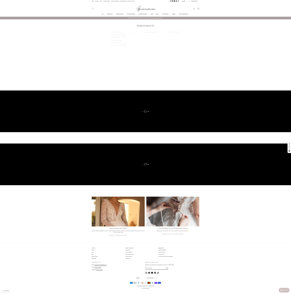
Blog (92, 254)
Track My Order (106, 1)
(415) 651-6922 (99, 270)
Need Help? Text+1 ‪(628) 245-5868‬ (127, 1)
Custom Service (183, 14)
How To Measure (129, 252)
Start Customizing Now (118, 235)
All (103, 14)
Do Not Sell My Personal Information (165, 256)
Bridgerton (119, 14)
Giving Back (94, 258)
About (93, 1)
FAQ (101, 1)
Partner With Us (95, 256)
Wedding (110, 14)
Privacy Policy (161, 254)
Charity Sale (128, 258)
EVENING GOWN (143, 14)
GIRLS (152, 14)
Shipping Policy (161, 248)
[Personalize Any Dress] (118, 211)
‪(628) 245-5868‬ (98, 267)
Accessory (165, 14)
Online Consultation (115, 1)
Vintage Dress (131, 14)
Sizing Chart (128, 250)
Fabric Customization (130, 254)
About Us (93, 248)
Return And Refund (162, 250)
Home (173, 14)
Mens (157, 14)
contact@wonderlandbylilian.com (100, 265)
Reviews (97, 1)
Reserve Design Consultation (172, 234)
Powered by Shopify (145, 288)
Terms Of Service (161, 252)
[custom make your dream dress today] (172, 211)
